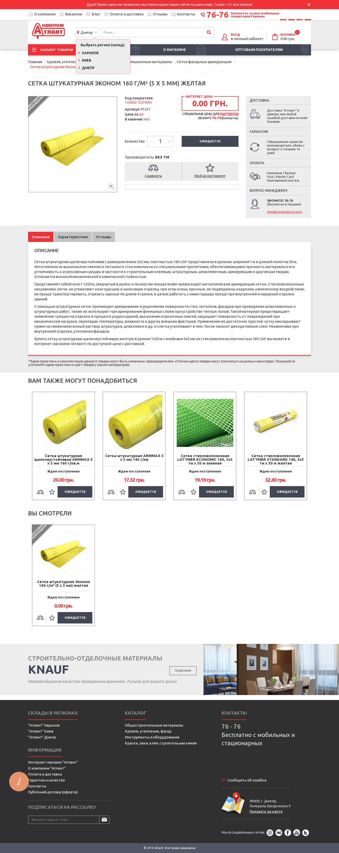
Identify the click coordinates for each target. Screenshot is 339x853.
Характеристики (73, 237)
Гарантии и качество (46, 780)
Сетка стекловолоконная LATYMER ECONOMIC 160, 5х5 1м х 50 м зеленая (205, 459)
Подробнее (183, 670)
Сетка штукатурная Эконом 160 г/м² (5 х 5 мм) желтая (63, 583)
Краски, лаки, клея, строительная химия (161, 743)
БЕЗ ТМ (162, 157)
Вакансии (73, 14)
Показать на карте (266, 811)
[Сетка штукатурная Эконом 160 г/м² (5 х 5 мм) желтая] (72, 144)
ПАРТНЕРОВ (229, 114)
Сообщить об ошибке (247, 780)
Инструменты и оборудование (152, 737)
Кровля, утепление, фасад (148, 731)
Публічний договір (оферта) (53, 792)
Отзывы (160, 14)
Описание (41, 237)
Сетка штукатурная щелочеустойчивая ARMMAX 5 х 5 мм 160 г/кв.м (63, 459)
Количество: (135, 141)
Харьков (90, 53)
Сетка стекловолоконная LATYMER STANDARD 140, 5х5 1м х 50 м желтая (276, 459)
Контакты (186, 14)
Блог (96, 14)
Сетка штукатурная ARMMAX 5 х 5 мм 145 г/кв (134, 458)
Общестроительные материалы (154, 725)
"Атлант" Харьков (44, 725)
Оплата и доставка (126, 14)
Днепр (86, 32)
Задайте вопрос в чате (284, 211)
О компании (45, 14)
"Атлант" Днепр (42, 737)
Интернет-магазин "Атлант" (53, 762)
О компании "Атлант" (47, 768)
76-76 (218, 14)
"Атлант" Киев (40, 731)
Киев (86, 60)
